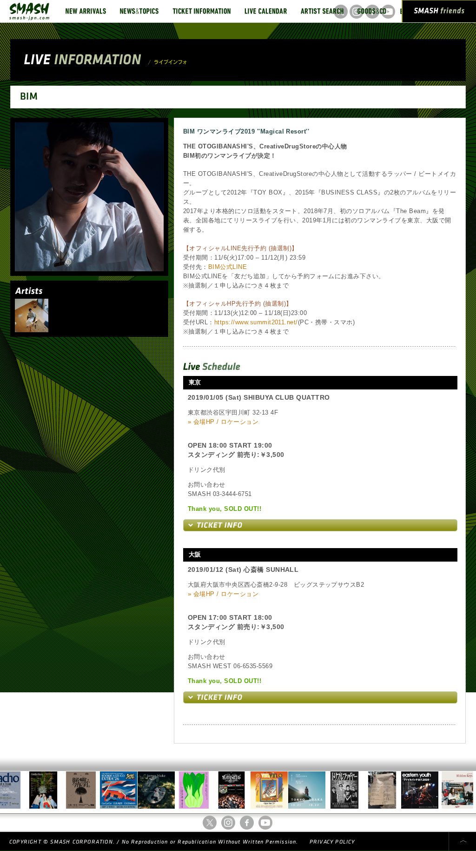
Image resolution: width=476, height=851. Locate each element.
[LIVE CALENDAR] (266, 11)
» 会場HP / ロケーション (223, 421)
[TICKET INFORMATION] (201, 11)
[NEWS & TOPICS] (139, 11)
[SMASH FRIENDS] (439, 13)
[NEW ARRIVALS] (86, 11)
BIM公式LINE (227, 266)
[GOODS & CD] (371, 11)
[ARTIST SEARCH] (322, 11)
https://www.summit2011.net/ (256, 322)
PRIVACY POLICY (332, 841)
